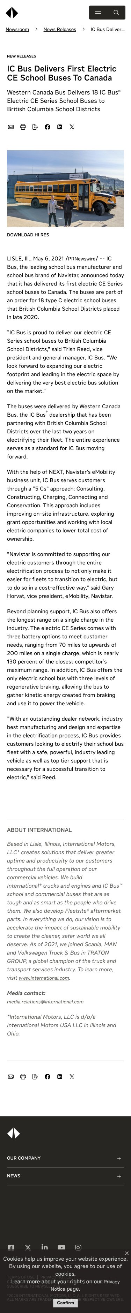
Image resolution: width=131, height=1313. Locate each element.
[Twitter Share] (71, 126)
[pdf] (35, 126)
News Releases (60, 30)
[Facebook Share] (47, 126)
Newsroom (17, 30)
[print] (22, 126)
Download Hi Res (28, 235)
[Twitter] (27, 1248)
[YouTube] (62, 1248)
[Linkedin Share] (59, 126)
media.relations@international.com (45, 1002)
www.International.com (44, 978)
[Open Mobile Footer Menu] (119, 1158)
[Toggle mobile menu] (98, 13)
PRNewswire (82, 259)
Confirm (65, 1303)
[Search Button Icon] (116, 13)
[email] (10, 126)
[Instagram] (78, 1248)
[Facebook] (11, 1248)
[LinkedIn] (45, 1248)
